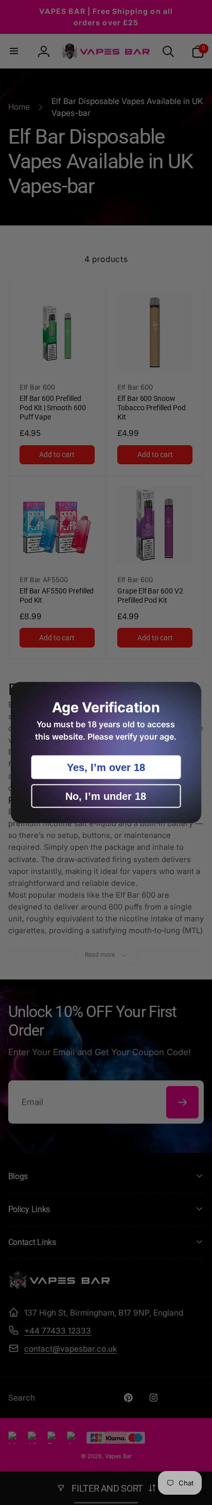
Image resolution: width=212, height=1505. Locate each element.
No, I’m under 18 (105, 796)
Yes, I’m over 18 (106, 767)
